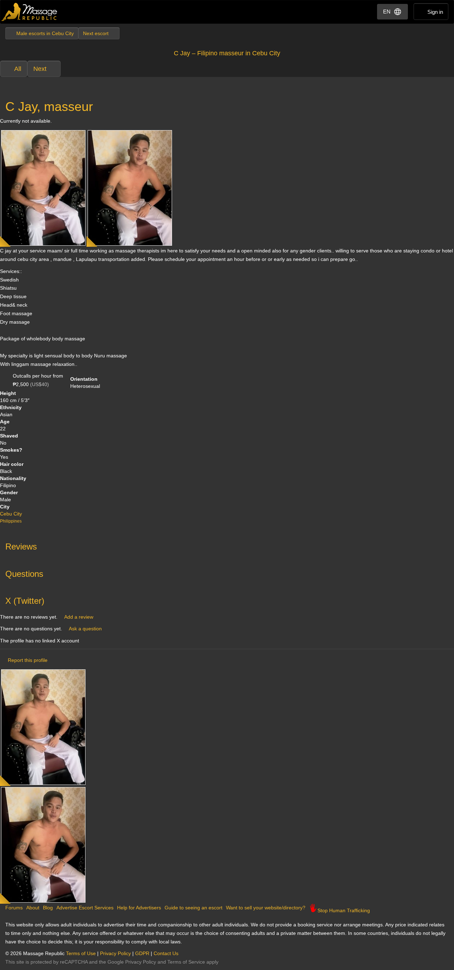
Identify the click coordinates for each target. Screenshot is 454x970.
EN (387, 12)
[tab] (227, 544)
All (17, 68)
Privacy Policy (115, 953)
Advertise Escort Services (85, 907)
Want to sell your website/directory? (265, 907)
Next (39, 68)
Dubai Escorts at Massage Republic (29, 12)
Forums (14, 907)
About (32, 907)
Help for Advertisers (139, 907)
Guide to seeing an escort (193, 907)
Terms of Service (186, 962)
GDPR (142, 953)
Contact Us (166, 953)
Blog (48, 907)
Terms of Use (81, 953)
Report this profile (28, 660)
